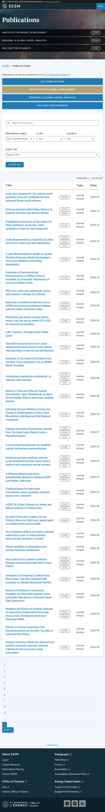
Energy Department (67, 781)
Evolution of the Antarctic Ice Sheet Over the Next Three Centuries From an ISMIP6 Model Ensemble (29, 362)
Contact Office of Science (15, 791)
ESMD (65, 197)
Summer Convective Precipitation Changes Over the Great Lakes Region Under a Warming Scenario (29, 432)
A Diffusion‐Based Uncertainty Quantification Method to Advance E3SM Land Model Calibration (28, 477)
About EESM (10, 754)
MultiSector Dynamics (50, 48)
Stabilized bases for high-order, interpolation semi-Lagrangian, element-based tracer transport (28, 492)
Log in (5, 759)
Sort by (11, 149)
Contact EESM (9, 774)
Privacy (58, 764)
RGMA (65, 213)
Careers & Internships (66, 787)
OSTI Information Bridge (55, 74)
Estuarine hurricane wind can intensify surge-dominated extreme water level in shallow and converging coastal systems (28, 461)
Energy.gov (62, 754)
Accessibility (61, 769)
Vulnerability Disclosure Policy (71, 774)
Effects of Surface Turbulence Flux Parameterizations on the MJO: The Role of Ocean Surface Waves (29, 630)
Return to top (52, 745)
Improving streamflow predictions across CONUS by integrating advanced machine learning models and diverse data (28, 306)
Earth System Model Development (50, 32)
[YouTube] (75, 803)
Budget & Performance (67, 791)
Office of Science (13, 781)
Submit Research (11, 764)
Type (39, 133)
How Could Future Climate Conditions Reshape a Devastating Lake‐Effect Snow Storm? (29, 563)
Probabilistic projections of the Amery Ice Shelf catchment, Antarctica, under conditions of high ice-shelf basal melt (29, 225)
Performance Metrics (13, 769)
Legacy (72, 133)
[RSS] (82, 803)
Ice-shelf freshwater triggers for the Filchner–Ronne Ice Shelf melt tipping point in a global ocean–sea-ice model (30, 520)
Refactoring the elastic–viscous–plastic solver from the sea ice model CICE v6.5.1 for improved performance (28, 321)
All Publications (52, 81)
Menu (100, 6)
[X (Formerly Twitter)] (67, 803)
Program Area (16, 133)
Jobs (4, 787)
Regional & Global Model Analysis (50, 40)
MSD (64, 245)
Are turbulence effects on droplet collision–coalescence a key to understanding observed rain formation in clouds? (30, 535)
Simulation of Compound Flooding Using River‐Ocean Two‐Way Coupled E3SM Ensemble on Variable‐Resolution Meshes (29, 579)
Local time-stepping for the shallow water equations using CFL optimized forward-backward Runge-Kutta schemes (29, 197)
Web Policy (61, 759)
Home (5, 65)
